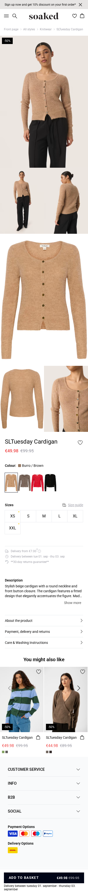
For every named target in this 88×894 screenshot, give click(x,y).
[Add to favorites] (80, 442)
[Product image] (22, 201)
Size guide (75, 505)
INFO (12, 783)
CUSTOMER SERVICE (26, 769)
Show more (72, 603)
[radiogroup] (44, 522)
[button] (44, 620)
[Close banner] (80, 4)
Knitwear (46, 29)
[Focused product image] (44, 102)
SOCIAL (15, 811)
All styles (29, 29)
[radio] (12, 516)
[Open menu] (5, 16)
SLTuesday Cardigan (69, 29)
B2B (11, 797)
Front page (11, 29)
